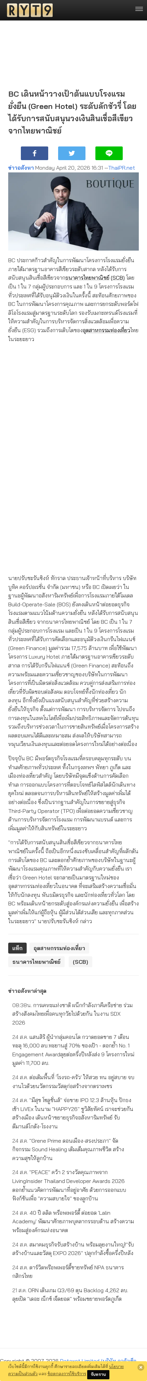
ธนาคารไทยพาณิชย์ (87, 277)
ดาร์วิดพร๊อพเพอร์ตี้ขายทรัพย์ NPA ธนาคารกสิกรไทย (68, 1272)
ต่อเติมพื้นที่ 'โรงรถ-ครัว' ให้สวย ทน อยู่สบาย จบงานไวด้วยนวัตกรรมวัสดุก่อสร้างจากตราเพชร (73, 1081)
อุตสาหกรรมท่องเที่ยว (106, 330)
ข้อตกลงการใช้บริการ (67, 1373)
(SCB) (118, 277)
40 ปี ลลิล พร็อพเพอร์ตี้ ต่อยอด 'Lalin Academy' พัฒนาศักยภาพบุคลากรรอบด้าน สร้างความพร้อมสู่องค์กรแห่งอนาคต (73, 1221)
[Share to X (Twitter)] (71, 153)
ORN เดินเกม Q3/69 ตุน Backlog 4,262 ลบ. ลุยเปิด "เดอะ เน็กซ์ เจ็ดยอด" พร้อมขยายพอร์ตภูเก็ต (70, 1294)
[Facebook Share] (34, 153)
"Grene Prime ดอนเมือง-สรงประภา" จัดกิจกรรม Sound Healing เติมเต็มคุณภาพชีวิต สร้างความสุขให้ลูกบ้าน (68, 1149)
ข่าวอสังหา (21, 167)
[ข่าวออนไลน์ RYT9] (27, 10)
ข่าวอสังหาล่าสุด (27, 990)
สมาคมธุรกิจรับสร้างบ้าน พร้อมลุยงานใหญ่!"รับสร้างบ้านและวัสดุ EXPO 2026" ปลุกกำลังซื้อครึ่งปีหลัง (73, 1249)
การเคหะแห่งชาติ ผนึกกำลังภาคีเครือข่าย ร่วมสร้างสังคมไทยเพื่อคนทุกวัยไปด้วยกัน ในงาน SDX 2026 (72, 1014)
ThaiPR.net (121, 167)
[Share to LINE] (109, 153)
